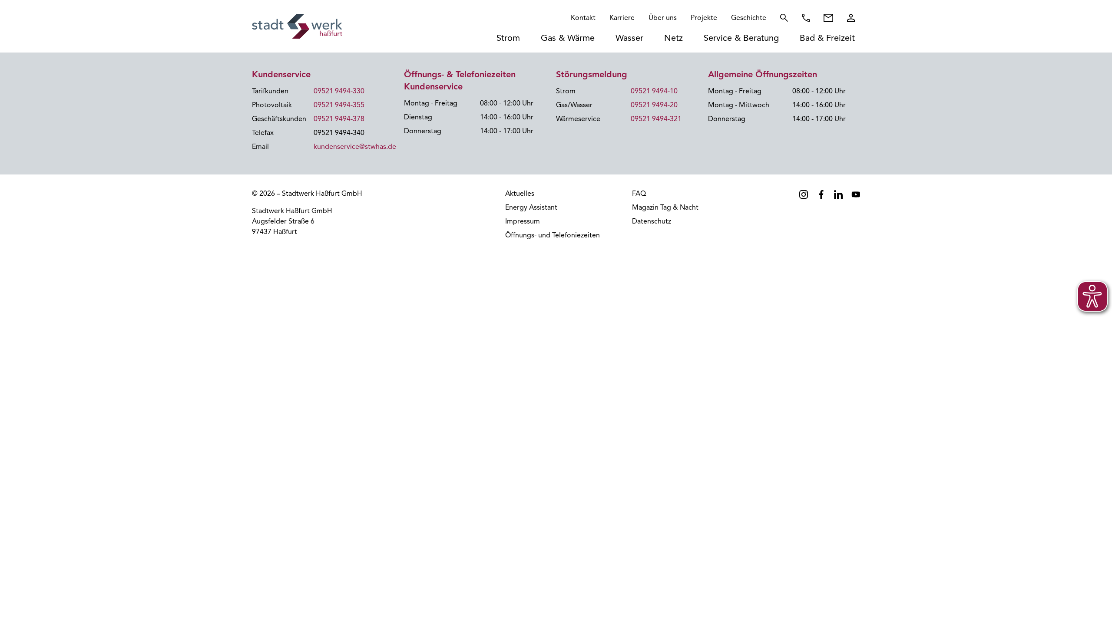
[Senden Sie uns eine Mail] (828, 18)
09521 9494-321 (656, 119)
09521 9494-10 (654, 91)
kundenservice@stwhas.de (355, 146)
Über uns (663, 17)
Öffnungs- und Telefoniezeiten (552, 235)
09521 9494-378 (339, 119)
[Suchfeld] (784, 18)
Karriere (622, 17)
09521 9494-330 (339, 91)
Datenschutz (651, 221)
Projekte (704, 17)
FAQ (639, 193)
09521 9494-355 (339, 105)
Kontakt (583, 17)
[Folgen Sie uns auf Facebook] (821, 194)
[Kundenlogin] (851, 18)
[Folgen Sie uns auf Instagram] (803, 194)
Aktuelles (519, 193)
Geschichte (748, 17)
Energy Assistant (531, 207)
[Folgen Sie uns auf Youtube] (855, 194)
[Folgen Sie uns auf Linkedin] (838, 194)
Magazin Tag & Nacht (665, 207)
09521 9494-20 (654, 105)
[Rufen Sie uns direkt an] (805, 18)
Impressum (522, 221)
